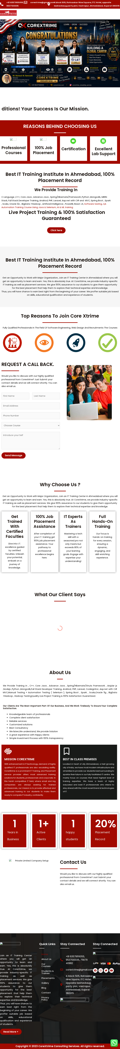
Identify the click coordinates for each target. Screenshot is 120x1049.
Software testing (93, 203)
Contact (46, 992)
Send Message (13, 455)
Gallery (45, 982)
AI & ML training (65, 207)
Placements (48, 978)
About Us (46, 959)
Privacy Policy (45, 998)
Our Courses (45, 965)
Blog (43, 987)
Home (44, 954)
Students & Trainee (47, 972)
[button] (71, 14)
